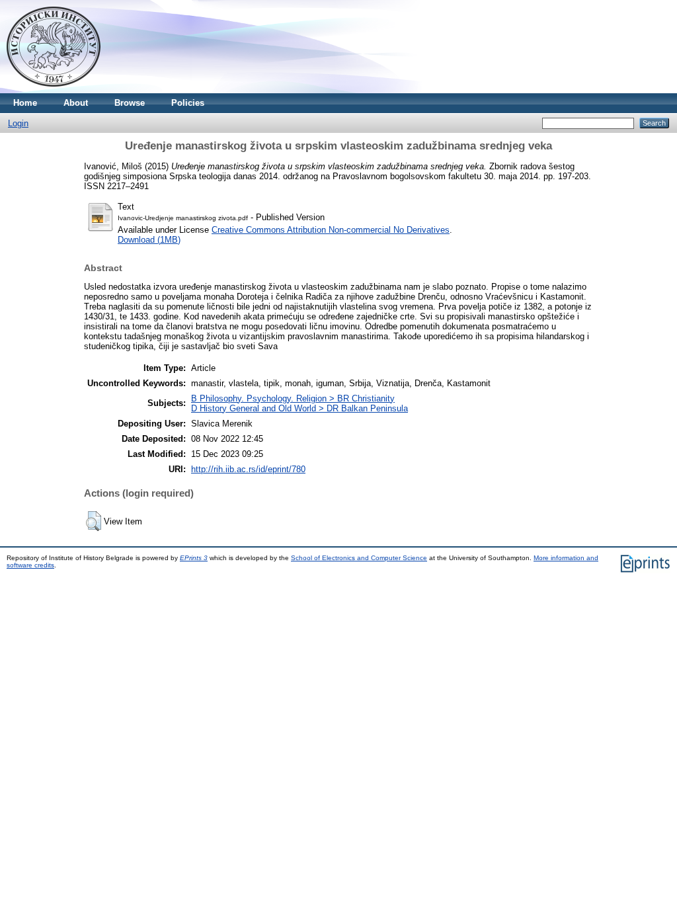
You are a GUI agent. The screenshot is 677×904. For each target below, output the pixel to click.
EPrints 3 (194, 557)
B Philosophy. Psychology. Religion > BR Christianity (293, 398)
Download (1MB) (149, 240)
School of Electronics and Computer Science (359, 557)
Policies (187, 103)
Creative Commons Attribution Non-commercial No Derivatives (331, 230)
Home (25, 103)
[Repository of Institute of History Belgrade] (53, 90)
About (75, 103)
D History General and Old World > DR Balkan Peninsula (299, 408)
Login (18, 123)
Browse (129, 103)
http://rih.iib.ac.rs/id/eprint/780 (248, 469)
